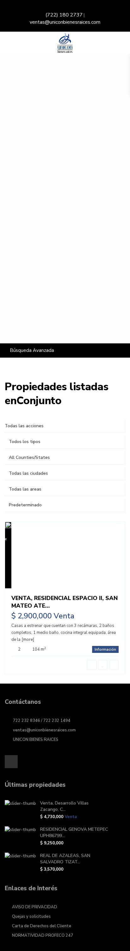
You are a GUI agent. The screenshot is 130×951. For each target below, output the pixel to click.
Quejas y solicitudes (31, 916)
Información (105, 649)
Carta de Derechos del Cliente (41, 926)
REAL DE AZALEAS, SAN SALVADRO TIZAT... (65, 859)
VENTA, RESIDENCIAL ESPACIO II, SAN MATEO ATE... (64, 601)
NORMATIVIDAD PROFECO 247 (42, 935)
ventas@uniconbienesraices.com (65, 22)
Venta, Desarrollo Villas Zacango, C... (64, 806)
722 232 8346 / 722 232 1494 (41, 720)
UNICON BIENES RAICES (35, 739)
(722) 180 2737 (64, 14)
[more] (27, 639)
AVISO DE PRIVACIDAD (34, 907)
